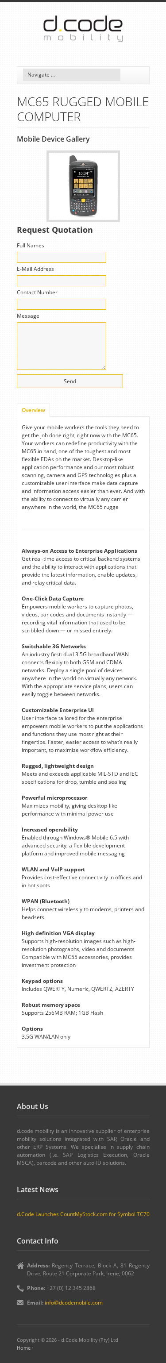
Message (28, 316)
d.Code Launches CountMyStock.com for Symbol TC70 (83, 1214)
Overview (33, 410)
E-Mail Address (35, 269)
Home (24, 1347)
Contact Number (37, 292)
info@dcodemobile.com (74, 1302)
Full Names (30, 245)
